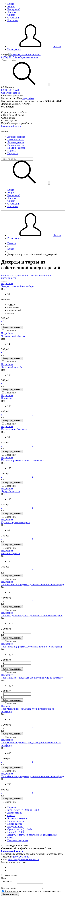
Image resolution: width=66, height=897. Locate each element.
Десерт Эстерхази (10, 491)
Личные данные (15, 142)
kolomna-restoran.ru (11, 126)
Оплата (11, 15)
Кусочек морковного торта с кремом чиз (22, 460)
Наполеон (6, 398)
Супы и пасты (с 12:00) (19, 829)
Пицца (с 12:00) (15, 832)
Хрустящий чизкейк (11, 367)
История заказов (16, 145)
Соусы (10, 837)
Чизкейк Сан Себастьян (13, 336)
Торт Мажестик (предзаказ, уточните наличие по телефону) (32, 776)
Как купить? (13, 9)
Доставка (12, 12)
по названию (42, 275)
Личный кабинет (16, 136)
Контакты (12, 20)
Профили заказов (16, 148)
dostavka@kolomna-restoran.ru (23, 859)
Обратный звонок (28, 57)
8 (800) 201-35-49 (20, 856)
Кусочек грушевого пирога (15, 522)
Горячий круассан (10, 553)
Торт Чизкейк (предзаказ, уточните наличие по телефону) (31, 646)
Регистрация (14, 49)
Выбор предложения (11, 327)
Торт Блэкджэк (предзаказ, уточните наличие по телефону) (32, 615)
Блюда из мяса (14, 823)
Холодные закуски (17, 818)
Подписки (12, 153)
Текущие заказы (15, 139)
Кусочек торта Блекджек (14, 429)
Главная (11, 243)
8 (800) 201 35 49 (10, 57)
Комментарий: (8, 888)
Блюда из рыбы (15, 826)
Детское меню (14, 812)
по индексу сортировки (14, 275)
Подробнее (7, 283)
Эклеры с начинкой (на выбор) (17, 286)
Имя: (3, 878)
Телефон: (6, 881)
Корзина (11, 150)
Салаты (11, 815)
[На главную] (24, 54)
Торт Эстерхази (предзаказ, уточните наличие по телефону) (32, 584)
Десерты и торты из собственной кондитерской (32, 834)
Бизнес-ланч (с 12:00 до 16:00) (23, 810)
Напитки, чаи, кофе (17, 840)
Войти (57, 46)
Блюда (10, 3)
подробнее (28, 98)
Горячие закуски (16, 821)
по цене (31, 275)
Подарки (12, 807)
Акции (11, 6)
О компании (13, 17)
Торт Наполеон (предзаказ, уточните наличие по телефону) (32, 677)
